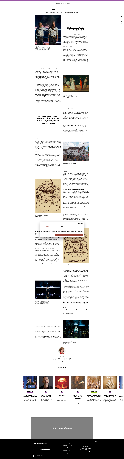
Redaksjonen (47, 8)
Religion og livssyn (69, 8)
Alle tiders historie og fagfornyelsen (110, 396)
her (72, 313)
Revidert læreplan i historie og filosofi (46, 396)
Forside (47, 12)
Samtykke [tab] (47, 226)
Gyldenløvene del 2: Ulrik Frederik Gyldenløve (78, 397)
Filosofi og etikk (60, 8)
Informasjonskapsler (66, 453)
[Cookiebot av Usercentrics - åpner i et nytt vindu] (78, 223)
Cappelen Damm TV (66, 450)
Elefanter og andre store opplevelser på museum (94, 396)
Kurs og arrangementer (66, 448)
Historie (53, 8)
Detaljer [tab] (62, 226)
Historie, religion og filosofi (54, 12)
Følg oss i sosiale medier (66, 452)
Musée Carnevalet (66, 95)
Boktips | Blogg (65, 447)
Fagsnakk (63, 3)
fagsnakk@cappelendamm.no (45, 449)
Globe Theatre (70, 162)
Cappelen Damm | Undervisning (68, 443)
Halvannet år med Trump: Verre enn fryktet (30, 396)
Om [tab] (76, 226)
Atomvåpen (62, 395)
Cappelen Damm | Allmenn (67, 445)
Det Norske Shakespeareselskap (80, 309)
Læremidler (77, 8)
